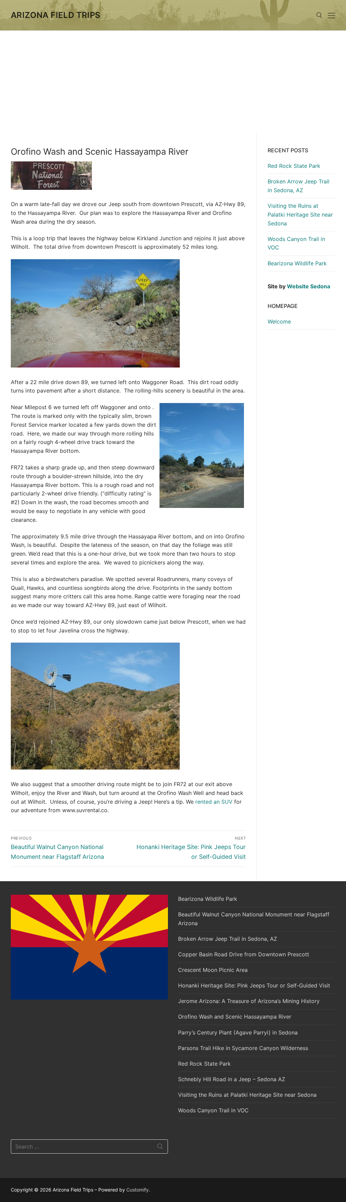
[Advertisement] (173, 81)
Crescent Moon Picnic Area (213, 969)
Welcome (279, 321)
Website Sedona (308, 286)
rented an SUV (213, 801)
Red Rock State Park (294, 165)
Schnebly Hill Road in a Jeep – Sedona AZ (231, 1079)
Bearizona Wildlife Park (297, 263)
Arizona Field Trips (56, 15)
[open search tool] (319, 15)
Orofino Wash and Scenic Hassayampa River (234, 1016)
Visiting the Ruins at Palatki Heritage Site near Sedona (300, 214)
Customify (137, 1190)
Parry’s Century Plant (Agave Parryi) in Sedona (238, 1032)
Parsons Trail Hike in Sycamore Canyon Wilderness (243, 1048)
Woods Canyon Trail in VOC (296, 243)
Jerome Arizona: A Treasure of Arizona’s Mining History (249, 1001)
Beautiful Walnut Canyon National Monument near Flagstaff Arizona (253, 919)
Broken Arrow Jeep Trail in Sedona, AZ (298, 186)
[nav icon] (331, 15)
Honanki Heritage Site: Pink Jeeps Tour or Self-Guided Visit (254, 985)
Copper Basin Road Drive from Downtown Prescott (243, 954)
